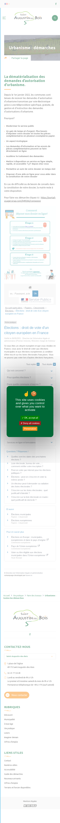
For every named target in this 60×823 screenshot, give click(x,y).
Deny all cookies (30, 423)
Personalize (30, 429)
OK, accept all (31, 417)
